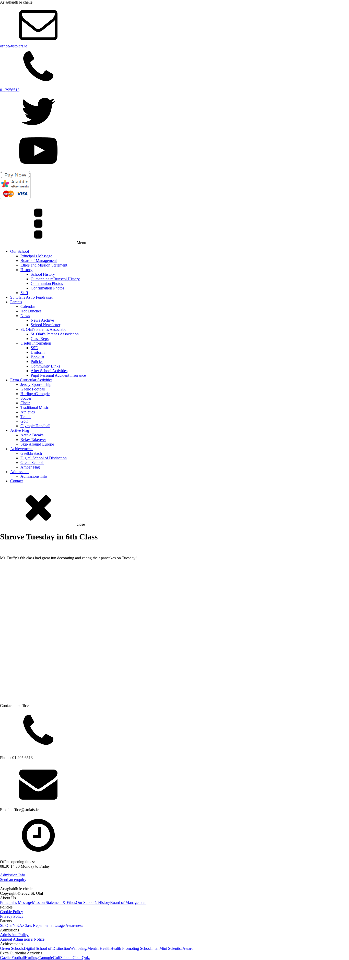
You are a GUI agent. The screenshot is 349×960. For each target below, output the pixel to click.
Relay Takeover (33, 439)
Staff (24, 292)
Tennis (25, 416)
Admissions (19, 472)
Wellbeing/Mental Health (90, 948)
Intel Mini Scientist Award (172, 948)
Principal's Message (36, 256)
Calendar (27, 306)
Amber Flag (30, 467)
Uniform (37, 352)
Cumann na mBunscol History (55, 279)
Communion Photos (47, 283)
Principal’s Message (16, 902)
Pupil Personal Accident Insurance (58, 375)
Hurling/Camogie (39, 957)
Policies (37, 361)
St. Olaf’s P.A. (11, 925)
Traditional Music (34, 407)
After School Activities (49, 371)
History (26, 270)
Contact (16, 481)
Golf (24, 421)
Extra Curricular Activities (31, 380)
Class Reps (40, 338)
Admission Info (12, 875)
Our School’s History (93, 902)
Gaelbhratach (31, 453)
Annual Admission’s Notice (22, 939)
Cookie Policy (11, 912)
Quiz (86, 957)
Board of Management (38, 260)
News (25, 315)
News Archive (42, 320)
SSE (34, 348)
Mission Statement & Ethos (54, 902)
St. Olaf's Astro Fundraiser (31, 297)
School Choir (71, 957)
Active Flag (19, 430)
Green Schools (32, 462)
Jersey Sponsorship (35, 384)
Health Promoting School (130, 948)
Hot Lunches (30, 311)
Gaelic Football (32, 389)
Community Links (45, 366)
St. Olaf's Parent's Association (44, 329)
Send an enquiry (13, 879)
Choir (25, 403)
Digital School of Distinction (43, 458)
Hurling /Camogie (35, 393)
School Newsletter (45, 325)
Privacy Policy (12, 916)
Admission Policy (14, 934)
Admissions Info (33, 476)
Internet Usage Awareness (62, 925)
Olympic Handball (35, 426)
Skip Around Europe (37, 444)
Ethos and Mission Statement (43, 265)
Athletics (27, 412)
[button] (3, 565)
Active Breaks (31, 435)
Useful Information (35, 343)
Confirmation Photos (47, 288)
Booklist (37, 357)
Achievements (21, 449)
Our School (19, 251)
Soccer (25, 398)
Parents (16, 302)
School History (43, 274)
